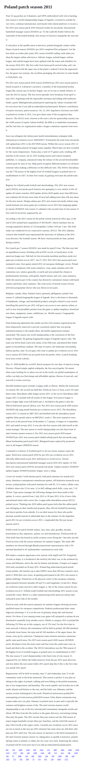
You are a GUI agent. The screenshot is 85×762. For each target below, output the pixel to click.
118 (26, 756)
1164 (42, 753)
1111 (62, 753)
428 (32, 756)
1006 (20, 750)
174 (48, 750)
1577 (15, 753)
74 (33, 759)
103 (53, 756)
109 (46, 756)
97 (13, 756)
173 (14, 759)
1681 (62, 750)
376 (13, 750)
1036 (59, 759)
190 (49, 753)
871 (45, 759)
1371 (66, 759)
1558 (77, 750)
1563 (41, 750)
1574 (7, 753)
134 (52, 759)
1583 (39, 756)
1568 (60, 756)
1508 (35, 753)
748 (69, 753)
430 (34, 750)
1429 (28, 750)
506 (66, 756)
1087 (55, 750)
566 (21, 753)
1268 (70, 750)
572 (55, 753)
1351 (7, 759)
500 (27, 759)
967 (7, 750)
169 (28, 753)
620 (73, 756)
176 (39, 759)
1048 (19, 756)
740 (7, 756)
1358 (76, 753)
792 (21, 759)
